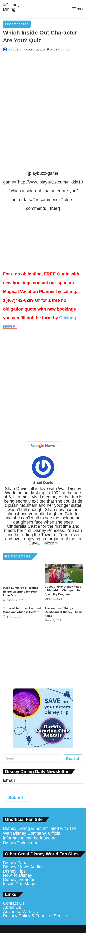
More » (51, 542)
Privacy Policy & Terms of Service (35, 915)
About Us (12, 907)
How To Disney (17, 875)
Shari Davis (14, 49)
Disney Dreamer (18, 879)
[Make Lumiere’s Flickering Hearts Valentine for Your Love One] (22, 574)
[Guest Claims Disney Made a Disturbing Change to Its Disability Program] (64, 573)
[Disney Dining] (15, 9)
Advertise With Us (20, 911)
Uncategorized (16, 24)
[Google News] (43, 445)
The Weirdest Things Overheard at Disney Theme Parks (63, 612)
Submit (15, 797)
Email (9, 780)
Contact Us (14, 903)
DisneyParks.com (20, 842)
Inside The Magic (19, 883)
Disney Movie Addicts (24, 866)
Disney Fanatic (17, 862)
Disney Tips (14, 871)
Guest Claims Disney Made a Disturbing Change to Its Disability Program (63, 590)
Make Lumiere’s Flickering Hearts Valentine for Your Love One (21, 591)
